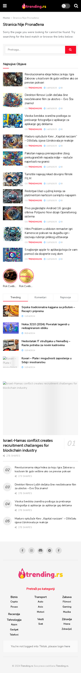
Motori (40, 611)
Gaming (67, 606)
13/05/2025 (51, 146)
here (67, 646)
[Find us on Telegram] (49, 550)
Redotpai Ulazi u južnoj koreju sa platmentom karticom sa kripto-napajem (50, 193)
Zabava (67, 597)
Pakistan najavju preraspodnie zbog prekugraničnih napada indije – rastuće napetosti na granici (49, 157)
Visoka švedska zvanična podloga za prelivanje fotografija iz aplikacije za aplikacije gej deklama (48, 120)
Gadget (14, 629)
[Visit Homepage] (34, 6)
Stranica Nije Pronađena (26, 17)
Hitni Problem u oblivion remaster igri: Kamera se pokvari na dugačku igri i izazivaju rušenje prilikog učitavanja (49, 233)
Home (6, 17)
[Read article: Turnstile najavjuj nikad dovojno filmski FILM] (13, 179)
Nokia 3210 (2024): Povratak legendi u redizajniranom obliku (45, 326)
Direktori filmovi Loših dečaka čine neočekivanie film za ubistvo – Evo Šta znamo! (49, 99)
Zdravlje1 (67, 629)
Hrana (67, 623)
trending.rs (35, 88)
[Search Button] (76, 6)
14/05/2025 (51, 88)
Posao (14, 606)
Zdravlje (67, 619)
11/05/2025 (51, 183)
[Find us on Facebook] (22, 550)
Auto (40, 601)
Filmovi (67, 601)
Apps (14, 624)
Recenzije (14, 614)
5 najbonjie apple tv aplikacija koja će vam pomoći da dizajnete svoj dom (51, 252)
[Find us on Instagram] (31, 550)
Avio (40, 606)
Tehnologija (14, 620)
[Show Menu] (5, 6)
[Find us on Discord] (40, 551)
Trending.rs (27, 665)
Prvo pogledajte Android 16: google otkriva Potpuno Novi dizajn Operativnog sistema (50, 212)
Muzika (67, 611)
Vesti (40, 619)
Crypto (14, 601)
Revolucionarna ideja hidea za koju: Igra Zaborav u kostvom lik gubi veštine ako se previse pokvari (51, 78)
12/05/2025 (51, 167)
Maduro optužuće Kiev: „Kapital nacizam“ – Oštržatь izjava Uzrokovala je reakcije (51, 138)
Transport (40, 597)
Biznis (14, 597)
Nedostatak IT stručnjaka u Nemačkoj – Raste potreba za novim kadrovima (46, 343)
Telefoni (14, 634)
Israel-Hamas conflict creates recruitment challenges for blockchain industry (28, 445)
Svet (40, 623)
